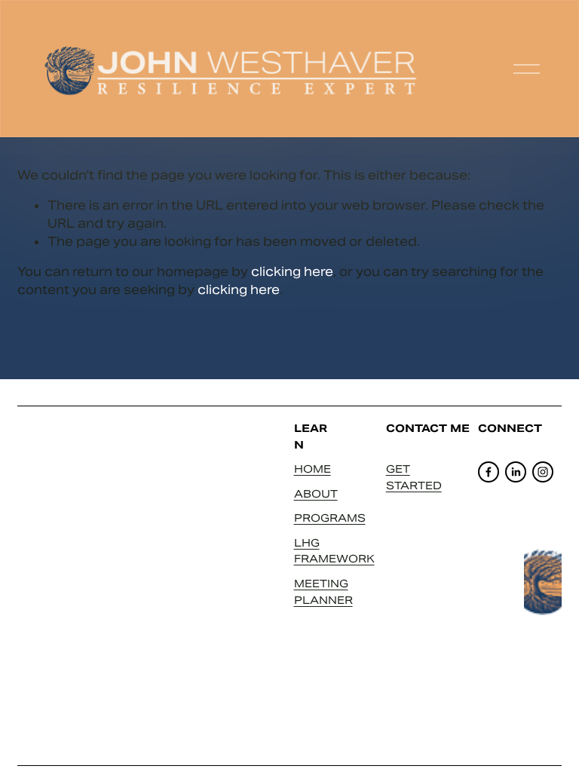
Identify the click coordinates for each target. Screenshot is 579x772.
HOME (312, 469)
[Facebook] (488, 471)
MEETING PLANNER (323, 592)
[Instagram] (542, 471)
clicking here (292, 272)
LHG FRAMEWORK (334, 551)
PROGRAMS (330, 518)
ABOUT (316, 494)
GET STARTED (414, 477)
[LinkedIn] (515, 471)
